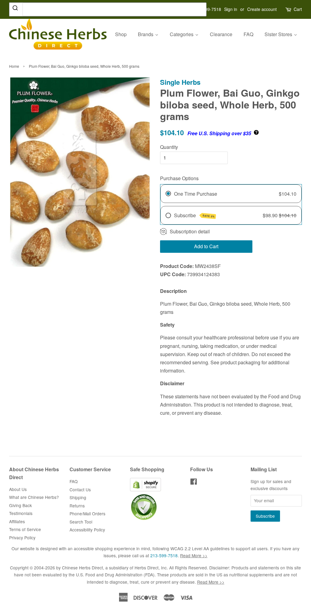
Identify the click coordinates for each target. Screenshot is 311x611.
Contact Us (80, 489)
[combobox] (108, 9)
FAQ (74, 481)
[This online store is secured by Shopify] (145, 489)
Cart (298, 9)
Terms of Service (25, 529)
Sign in (230, 9)
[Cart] (288, 9)
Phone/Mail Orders (87, 513)
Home (14, 66)
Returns (77, 506)
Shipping (78, 497)
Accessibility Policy (87, 530)
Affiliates (17, 521)
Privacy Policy (22, 537)
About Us (18, 489)
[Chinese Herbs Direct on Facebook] (193, 482)
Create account (262, 9)
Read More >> (193, 555)
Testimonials (20, 513)
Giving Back (20, 505)
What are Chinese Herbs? (34, 497)
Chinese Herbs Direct (82, 568)
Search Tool (81, 522)
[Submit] (15, 9)
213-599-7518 (164, 555)
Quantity (169, 146)
